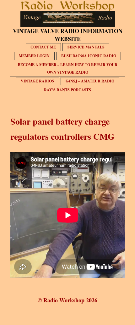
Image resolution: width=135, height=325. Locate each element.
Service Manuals (86, 47)
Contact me (43, 47)
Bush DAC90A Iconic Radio (88, 56)
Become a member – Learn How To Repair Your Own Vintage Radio (67, 68)
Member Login (34, 56)
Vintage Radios (37, 81)
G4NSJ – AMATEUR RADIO (90, 81)
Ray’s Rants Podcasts (67, 89)
